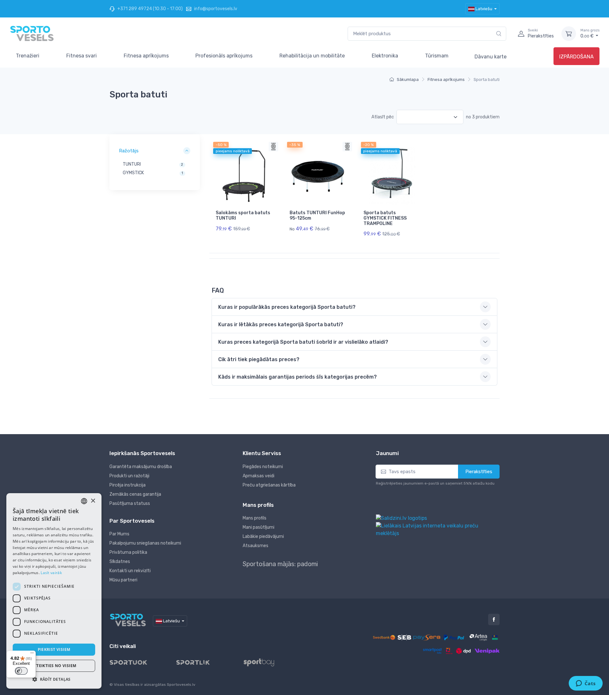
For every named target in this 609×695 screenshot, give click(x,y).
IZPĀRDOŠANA (576, 57)
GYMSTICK (133, 172)
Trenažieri (27, 56)
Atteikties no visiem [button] (54, 665)
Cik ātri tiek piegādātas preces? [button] (258, 359)
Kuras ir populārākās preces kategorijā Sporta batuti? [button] (287, 307)
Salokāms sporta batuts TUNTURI (243, 215)
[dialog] (54, 591)
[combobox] (427, 34)
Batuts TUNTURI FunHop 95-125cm (317, 215)
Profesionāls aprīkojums (223, 56)
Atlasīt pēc (382, 117)
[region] (154, 168)
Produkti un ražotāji (129, 476)
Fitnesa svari (81, 56)
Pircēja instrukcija (127, 485)
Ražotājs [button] (129, 151)
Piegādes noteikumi (263, 466)
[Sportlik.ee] (198, 662)
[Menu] (32, 654)
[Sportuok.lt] (133, 662)
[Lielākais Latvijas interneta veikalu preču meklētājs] (438, 529)
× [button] (92, 501)
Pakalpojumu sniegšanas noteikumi (145, 543)
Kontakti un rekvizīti (130, 570)
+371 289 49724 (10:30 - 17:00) (149, 8)
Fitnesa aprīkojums (146, 56)
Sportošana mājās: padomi (280, 564)
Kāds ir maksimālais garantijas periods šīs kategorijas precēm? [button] (297, 377)
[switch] (21, 671)
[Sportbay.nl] (264, 662)
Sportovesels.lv (181, 684)
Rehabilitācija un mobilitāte (312, 56)
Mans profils (254, 518)
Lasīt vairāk (51, 572)
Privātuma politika (128, 552)
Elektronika (385, 56)
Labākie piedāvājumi (263, 536)
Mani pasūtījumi (258, 527)
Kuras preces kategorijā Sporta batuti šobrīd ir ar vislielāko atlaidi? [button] (303, 342)
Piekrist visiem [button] (54, 649)
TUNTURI (132, 164)
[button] (54, 679)
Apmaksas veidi (258, 476)
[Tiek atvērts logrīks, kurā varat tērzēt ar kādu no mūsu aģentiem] (585, 684)
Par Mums (119, 534)
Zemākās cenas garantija (135, 494)
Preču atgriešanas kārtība (269, 485)
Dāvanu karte (491, 57)
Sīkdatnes (119, 561)
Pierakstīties (478, 471)
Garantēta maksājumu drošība (140, 466)
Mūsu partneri (123, 580)
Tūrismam (437, 56)
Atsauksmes (255, 545)
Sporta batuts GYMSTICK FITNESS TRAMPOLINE (385, 218)
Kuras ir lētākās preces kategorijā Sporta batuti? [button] (280, 324)
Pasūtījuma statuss (129, 503)
